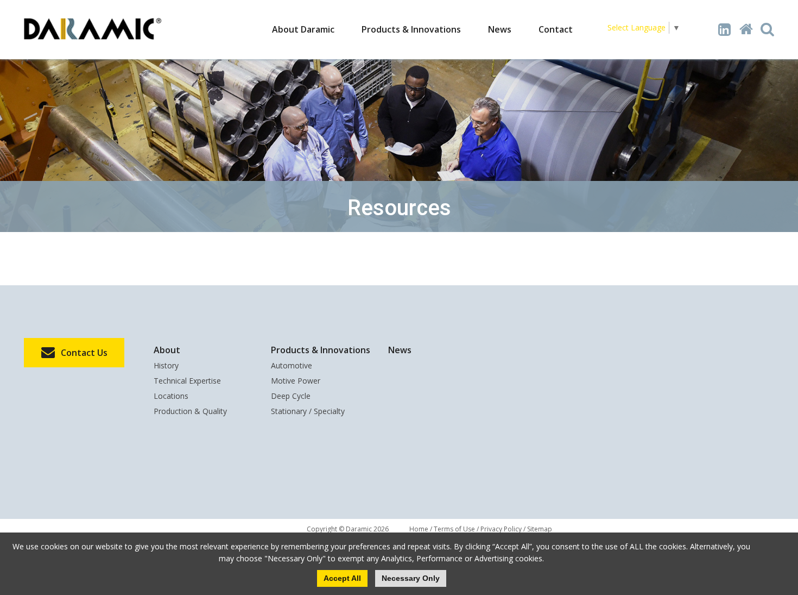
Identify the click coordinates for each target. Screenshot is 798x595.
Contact (556, 29)
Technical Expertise (187, 381)
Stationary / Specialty (308, 412)
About (167, 350)
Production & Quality (190, 412)
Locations (171, 396)
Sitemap (539, 529)
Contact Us (84, 353)
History (166, 366)
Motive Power (295, 381)
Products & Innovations (411, 29)
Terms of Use (454, 529)
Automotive (291, 366)
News (499, 29)
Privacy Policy (501, 529)
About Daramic (303, 29)
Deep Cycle (291, 396)
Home (418, 529)
